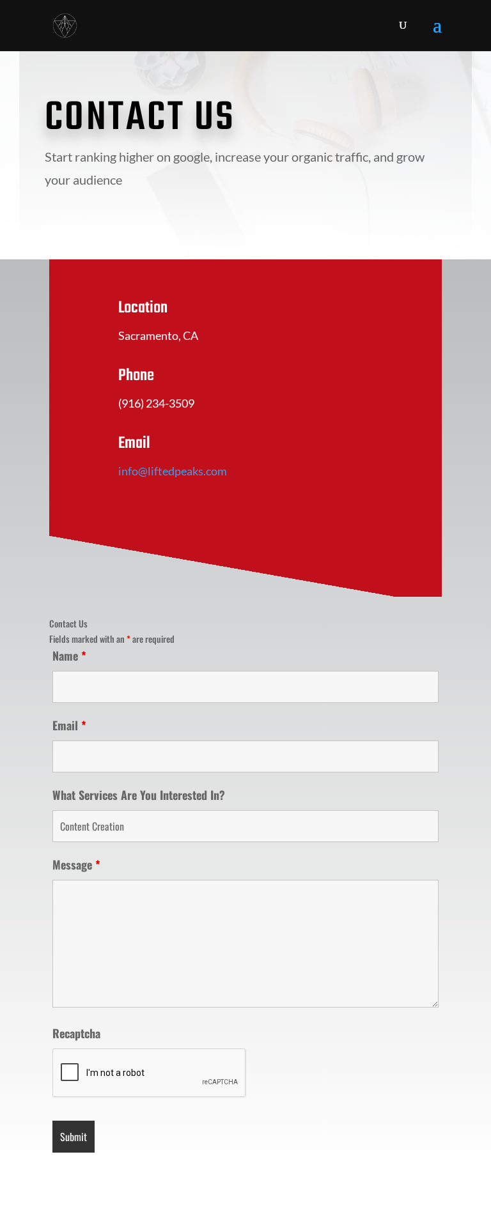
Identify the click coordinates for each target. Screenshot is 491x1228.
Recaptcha (76, 1033)
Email (69, 725)
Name (69, 655)
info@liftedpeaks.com (172, 471)
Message (76, 864)
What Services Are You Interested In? (138, 795)
